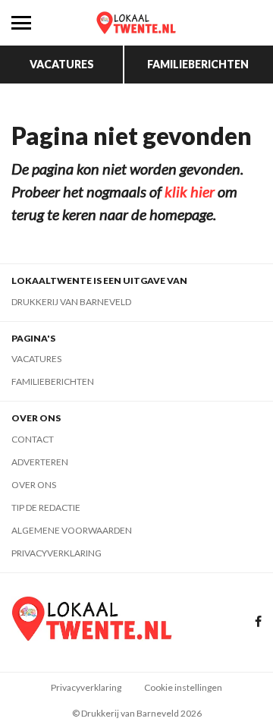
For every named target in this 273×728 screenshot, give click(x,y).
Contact (32, 439)
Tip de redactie (45, 507)
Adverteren (39, 462)
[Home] (136, 22)
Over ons (33, 484)
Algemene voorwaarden (71, 530)
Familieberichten (198, 64)
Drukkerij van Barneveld (71, 301)
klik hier (190, 191)
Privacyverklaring (56, 553)
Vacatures (62, 64)
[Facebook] (258, 622)
